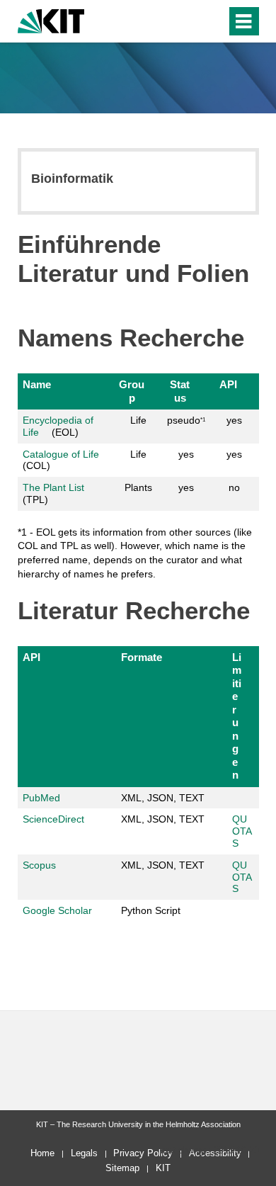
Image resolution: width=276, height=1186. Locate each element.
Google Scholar (57, 910)
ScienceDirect (53, 819)
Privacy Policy (143, 1153)
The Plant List (55, 487)
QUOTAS (242, 831)
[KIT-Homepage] (51, 19)
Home (42, 1153)
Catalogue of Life (61, 454)
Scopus (39, 865)
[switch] (190, 21)
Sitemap (122, 1168)
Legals (84, 1153)
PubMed (41, 797)
